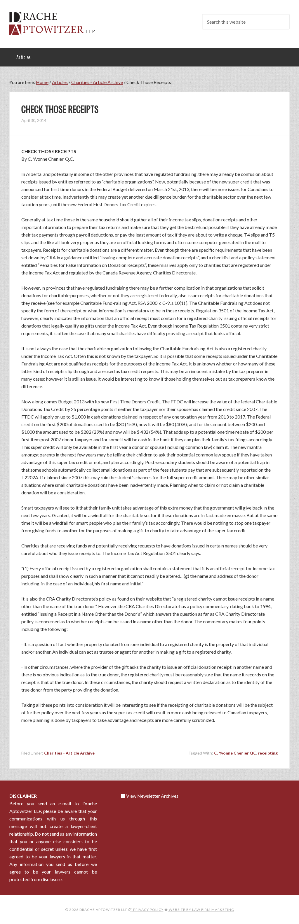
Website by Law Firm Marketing (201, 909)
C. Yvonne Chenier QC (235, 752)
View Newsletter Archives (152, 796)
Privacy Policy (148, 909)
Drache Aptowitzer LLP (56, 23)
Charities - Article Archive (69, 752)
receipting (268, 752)
